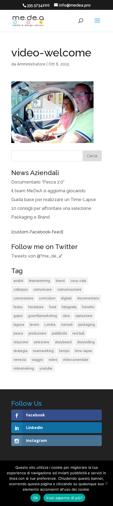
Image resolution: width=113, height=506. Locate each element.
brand (60, 281)
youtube (45, 368)
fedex (18, 307)
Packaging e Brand (30, 217)
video (53, 360)
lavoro (34, 325)
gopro (17, 316)
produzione (37, 333)
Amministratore (31, 64)
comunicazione (69, 289)
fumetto (88, 307)
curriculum (47, 298)
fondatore (36, 307)
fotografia (69, 307)
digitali (66, 298)
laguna (18, 325)
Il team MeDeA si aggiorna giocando (48, 190)
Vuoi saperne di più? (64, 498)
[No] (106, 483)
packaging (86, 325)
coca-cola (78, 281)
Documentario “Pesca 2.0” (37, 182)
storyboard (63, 342)
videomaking (23, 368)
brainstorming (39, 281)
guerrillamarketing (42, 316)
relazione (20, 342)
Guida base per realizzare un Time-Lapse (53, 199)
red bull (78, 333)
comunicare (42, 289)
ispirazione (83, 316)
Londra (49, 325)
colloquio (20, 289)
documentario (88, 298)
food (52, 307)
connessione (23, 298)
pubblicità (59, 333)
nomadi (67, 325)
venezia (19, 360)
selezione (41, 342)
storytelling (86, 342)
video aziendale (75, 360)
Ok (35, 498)
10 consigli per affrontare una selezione (51, 208)
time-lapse (83, 351)
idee (66, 316)
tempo (64, 351)
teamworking (43, 351)
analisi (18, 281)
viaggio (37, 360)
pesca (18, 333)
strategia (20, 351)
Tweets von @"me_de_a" (37, 256)
